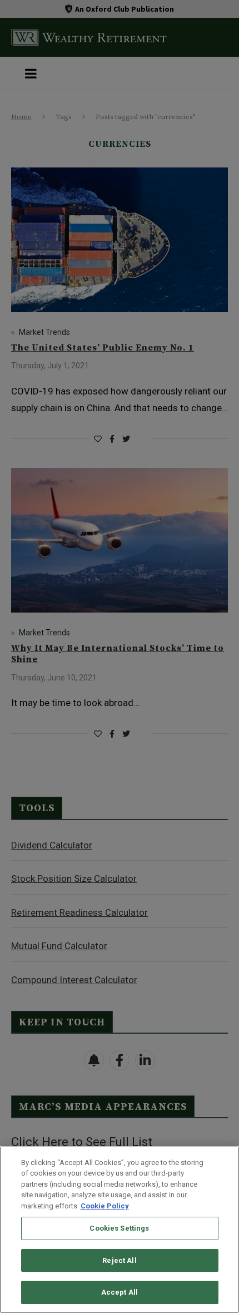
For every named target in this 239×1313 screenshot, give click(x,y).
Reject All (119, 1260)
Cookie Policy (105, 1206)
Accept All (119, 1292)
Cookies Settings (119, 1228)
